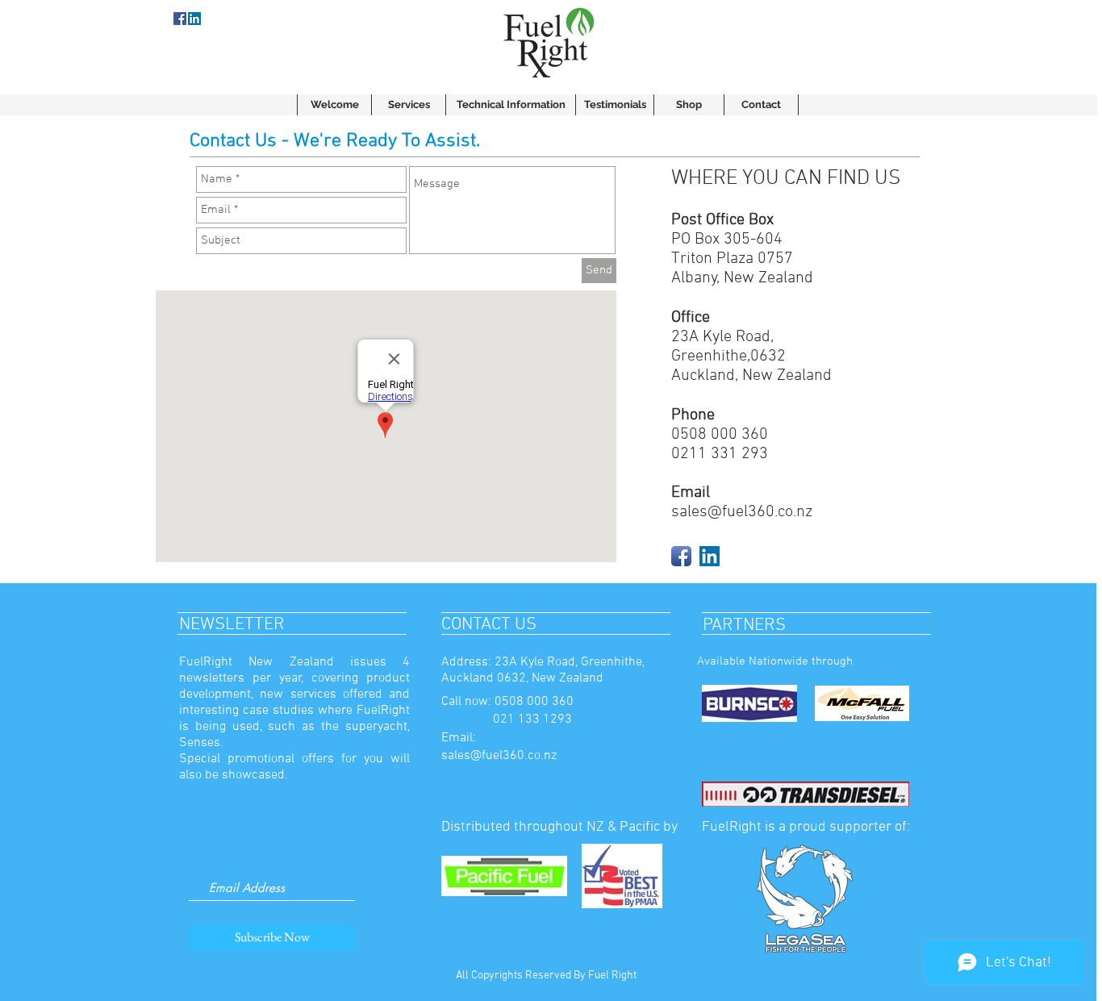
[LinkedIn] (194, 18)
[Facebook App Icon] (681, 556)
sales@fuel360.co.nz (741, 512)
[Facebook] (179, 18)
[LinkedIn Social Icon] (709, 556)
